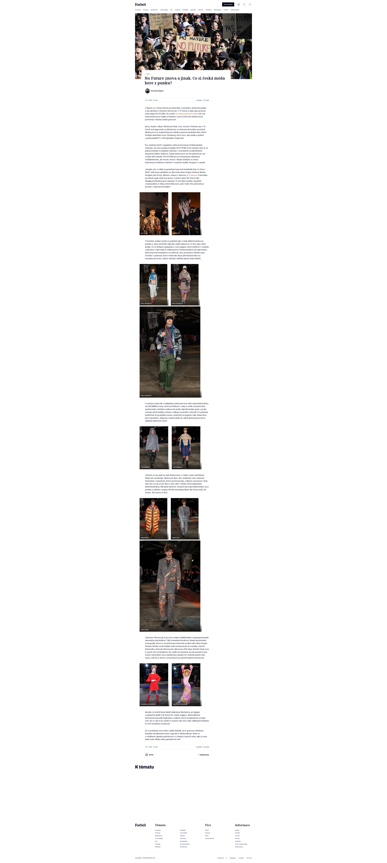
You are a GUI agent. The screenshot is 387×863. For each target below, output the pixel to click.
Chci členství (228, 4)
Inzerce (237, 836)
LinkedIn (241, 858)
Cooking (177, 10)
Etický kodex (239, 847)
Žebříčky (185, 10)
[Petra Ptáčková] (153, 285)
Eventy (226, 10)
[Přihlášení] (239, 4)
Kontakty (238, 841)
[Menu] (250, 4)
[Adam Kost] (153, 519)
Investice (138, 10)
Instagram (233, 858)
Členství (237, 833)
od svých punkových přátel (186, 113)
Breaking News (185, 844)
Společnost (154, 10)
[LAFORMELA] (154, 447)
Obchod (207, 833)
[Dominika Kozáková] (154, 684)
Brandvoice (183, 847)
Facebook (220, 858)
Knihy (207, 836)
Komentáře (183, 833)
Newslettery (217, 10)
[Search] (244, 4)
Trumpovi (193, 175)
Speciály (193, 10)
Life (171, 10)
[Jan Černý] (154, 213)
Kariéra (237, 838)
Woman (200, 10)
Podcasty (208, 10)
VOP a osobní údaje (241, 844)
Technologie (164, 10)
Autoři (207, 830)
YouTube (249, 858)
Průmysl (145, 10)
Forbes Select (234, 10)
